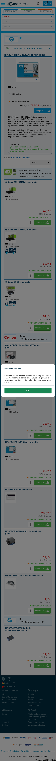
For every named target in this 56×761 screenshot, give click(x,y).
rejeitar (11, 382)
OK (27, 390)
